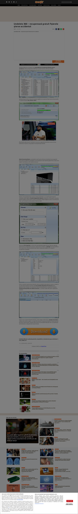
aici (8, 507)
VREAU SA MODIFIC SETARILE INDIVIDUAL (69, 504)
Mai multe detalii (20, 499)
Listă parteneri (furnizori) (39, 503)
